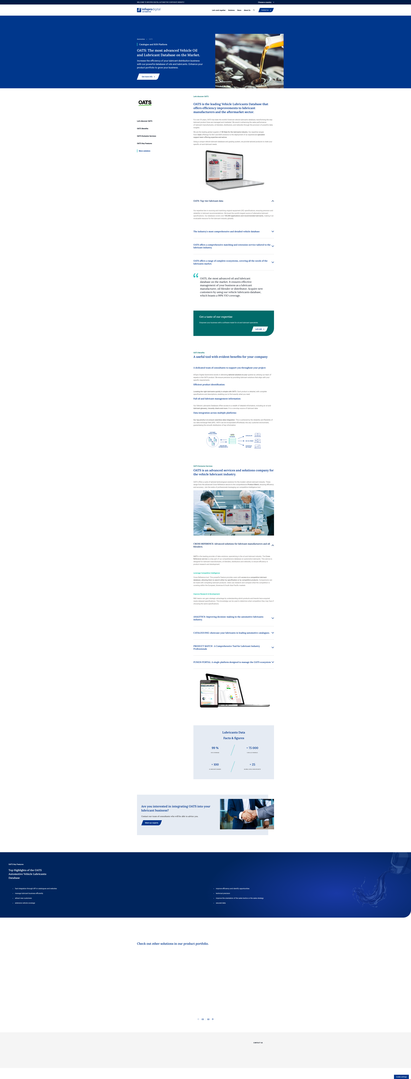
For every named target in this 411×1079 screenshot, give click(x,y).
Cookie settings (401, 1077)
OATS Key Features (144, 143)
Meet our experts (151, 823)
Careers (232, 1048)
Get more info (147, 76)
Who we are (234, 1042)
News (239, 10)
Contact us (265, 10)
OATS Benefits (142, 128)
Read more (144, 1005)
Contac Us (400, 1005)
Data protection (211, 1063)
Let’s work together (219, 10)
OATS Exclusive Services (146, 136)
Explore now (191, 1005)
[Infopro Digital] (139, 1063)
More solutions (144, 151)
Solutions (231, 10)
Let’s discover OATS (144, 121)
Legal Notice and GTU (226, 1063)
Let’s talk (258, 329)
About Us (247, 10)
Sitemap (199, 1063)
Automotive (141, 39)
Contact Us (214, 1005)
